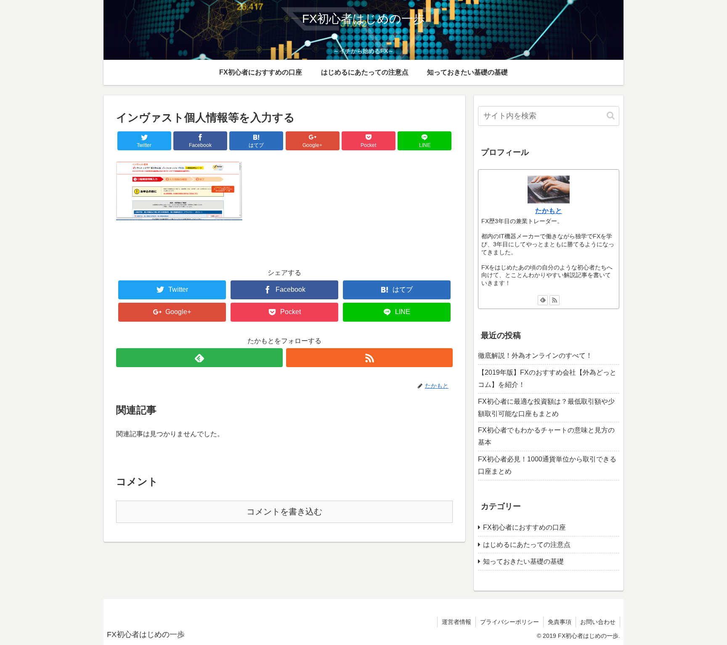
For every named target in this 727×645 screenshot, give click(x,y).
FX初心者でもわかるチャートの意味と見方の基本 (546, 436)
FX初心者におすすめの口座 (524, 527)
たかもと (548, 210)
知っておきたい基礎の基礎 (523, 561)
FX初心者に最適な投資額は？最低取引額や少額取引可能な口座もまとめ (546, 407)
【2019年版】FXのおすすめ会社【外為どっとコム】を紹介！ (547, 378)
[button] (611, 115)
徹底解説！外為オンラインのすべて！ (535, 355)
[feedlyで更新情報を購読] (199, 357)
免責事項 (559, 621)
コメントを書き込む (284, 511)
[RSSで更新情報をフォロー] (369, 357)
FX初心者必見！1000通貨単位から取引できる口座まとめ (547, 465)
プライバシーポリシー (509, 621)
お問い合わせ (598, 621)
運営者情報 (456, 621)
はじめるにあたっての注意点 (526, 544)
